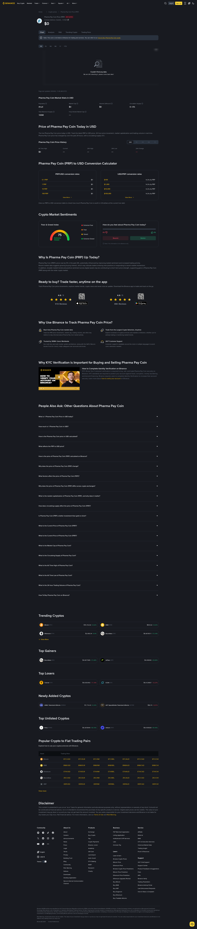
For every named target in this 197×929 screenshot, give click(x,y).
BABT (90, 865)
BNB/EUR (81, 765)
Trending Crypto (71, 32)
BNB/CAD (140, 765)
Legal (65, 848)
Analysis (51, 32)
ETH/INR (96, 772)
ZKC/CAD (140, 778)
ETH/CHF (155, 772)
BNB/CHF (155, 765)
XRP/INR (96, 784)
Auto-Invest (92, 858)
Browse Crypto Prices (120, 859)
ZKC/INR (96, 778)
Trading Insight (142, 848)
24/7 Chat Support (143, 862)
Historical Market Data (145, 845)
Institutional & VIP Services (121, 838)
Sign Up (178, 3)
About (65, 832)
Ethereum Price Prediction (121, 875)
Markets (29, 3)
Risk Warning (68, 868)
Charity (90, 871)
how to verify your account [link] (111, 378)
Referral (140, 835)
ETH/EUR (81, 772)
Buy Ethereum (117, 895)
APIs (139, 875)
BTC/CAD (140, 759)
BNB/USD (67, 765)
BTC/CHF (155, 759)
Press (65, 845)
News (65, 842)
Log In (171, 3)
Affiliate (140, 832)
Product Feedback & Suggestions (148, 869)
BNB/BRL (111, 765)
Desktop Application (70, 878)
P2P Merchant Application (121, 832)
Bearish (115, 238)
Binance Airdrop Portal (145, 885)
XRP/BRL (111, 784)
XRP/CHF (155, 784)
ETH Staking (92, 861)
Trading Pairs (86, 32)
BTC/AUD (126, 759)
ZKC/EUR (81, 778)
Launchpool (92, 855)
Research (91, 868)
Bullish (143, 238)
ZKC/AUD (126, 778)
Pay (89, 838)
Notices (66, 871)
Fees (139, 872)
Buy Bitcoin (116, 882)
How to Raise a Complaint (146, 892)
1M (50, 46)
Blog (65, 861)
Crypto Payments (93, 842)
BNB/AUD (126, 765)
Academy (91, 848)
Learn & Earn (117, 856)
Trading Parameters (144, 882)
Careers (66, 835)
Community (67, 865)
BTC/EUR (81, 759)
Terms (65, 851)
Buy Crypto (20, 3)
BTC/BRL (111, 759)
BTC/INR (96, 759)
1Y (60, 46)
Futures (44, 3)
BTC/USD (67, 759)
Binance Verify (142, 878)
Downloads (67, 874)
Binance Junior (93, 845)
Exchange (91, 832)
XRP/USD (67, 784)
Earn (52, 3)
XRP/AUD (126, 784)
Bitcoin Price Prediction (120, 872)
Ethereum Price (118, 865)
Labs (114, 842)
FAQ (60, 32)
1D (41, 46)
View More (66, 197)
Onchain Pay (117, 845)
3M (55, 46)
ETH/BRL (111, 772)
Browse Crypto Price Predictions (123, 869)
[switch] (44, 861)
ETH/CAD (140, 772)
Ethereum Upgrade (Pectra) (121, 878)
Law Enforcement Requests (146, 888)
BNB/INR (96, 765)
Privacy (66, 855)
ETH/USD (67, 772)
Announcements (69, 838)
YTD (65, 46)
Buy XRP (116, 888)
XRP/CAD (140, 784)
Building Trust (68, 858)
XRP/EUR (81, 784)
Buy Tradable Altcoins (120, 898)
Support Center (143, 865)
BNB (139, 838)
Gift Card (91, 851)
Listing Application (119, 835)
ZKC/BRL (111, 778)
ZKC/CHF (155, 778)
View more (42, 791)
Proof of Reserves (143, 851)
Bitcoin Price (117, 862)
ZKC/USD (67, 778)
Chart (42, 32)
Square (60, 3)
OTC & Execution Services (146, 842)
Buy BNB (116, 885)
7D (46, 46)
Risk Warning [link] (111, 815)
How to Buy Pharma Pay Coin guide (109, 38)
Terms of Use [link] (98, 815)
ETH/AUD (126, 772)
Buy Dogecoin (117, 892)
